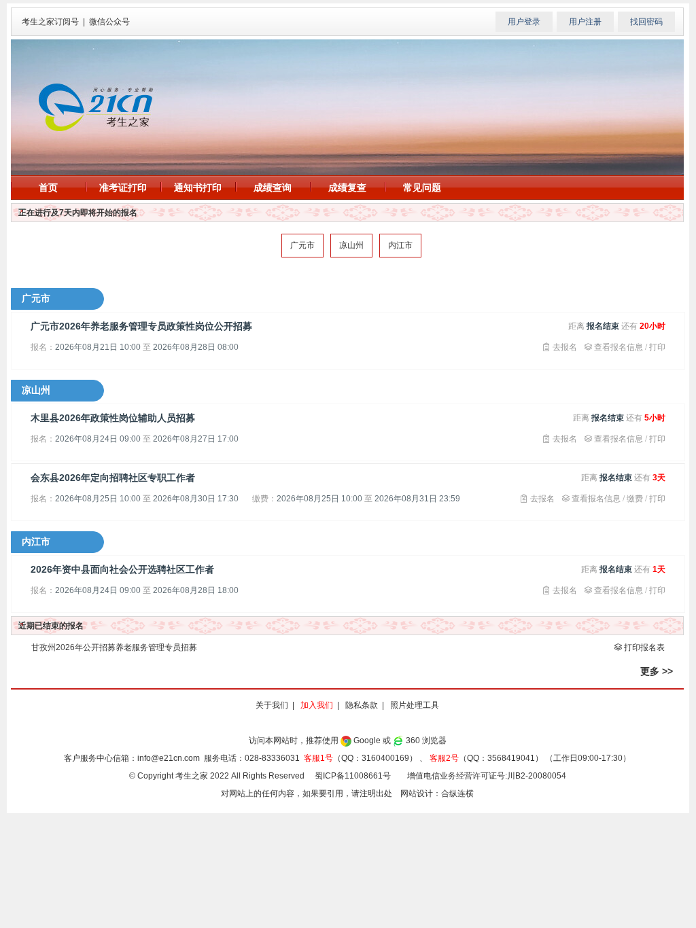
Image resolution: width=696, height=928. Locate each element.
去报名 (564, 346)
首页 (48, 187)
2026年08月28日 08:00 (196, 347)
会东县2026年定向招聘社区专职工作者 (113, 477)
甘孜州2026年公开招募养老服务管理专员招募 (114, 647)
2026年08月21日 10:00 (98, 347)
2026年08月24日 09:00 (98, 439)
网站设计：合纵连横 (437, 793)
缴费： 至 (356, 498)
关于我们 (272, 705)
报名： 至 (135, 347)
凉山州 (351, 245)
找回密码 (646, 21)
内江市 (400, 245)
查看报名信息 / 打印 (628, 346)
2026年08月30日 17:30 (196, 498)
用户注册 (585, 21)
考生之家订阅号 (50, 21)
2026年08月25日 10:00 (98, 498)
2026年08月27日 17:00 (196, 439)
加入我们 (316, 705)
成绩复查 (347, 187)
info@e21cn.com (168, 758)
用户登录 (524, 21)
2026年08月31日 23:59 (417, 498)
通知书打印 (198, 187)
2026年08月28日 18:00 (196, 590)
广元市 (302, 245)
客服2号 (444, 758)
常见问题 (422, 187)
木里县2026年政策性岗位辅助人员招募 (113, 417)
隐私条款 (361, 705)
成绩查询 (273, 187)
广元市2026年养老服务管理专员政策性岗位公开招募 (141, 326)
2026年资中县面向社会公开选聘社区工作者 (122, 569)
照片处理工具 (414, 705)
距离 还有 (616, 326)
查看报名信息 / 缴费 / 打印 (617, 498)
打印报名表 (643, 647)
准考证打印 (123, 187)
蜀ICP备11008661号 (353, 776)
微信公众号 (109, 21)
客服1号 (318, 758)
